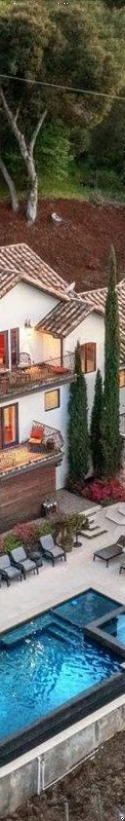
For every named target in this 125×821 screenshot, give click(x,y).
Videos (90, 3)
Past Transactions (25, 3)
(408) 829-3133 (107, 3)
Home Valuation (36, 3)
